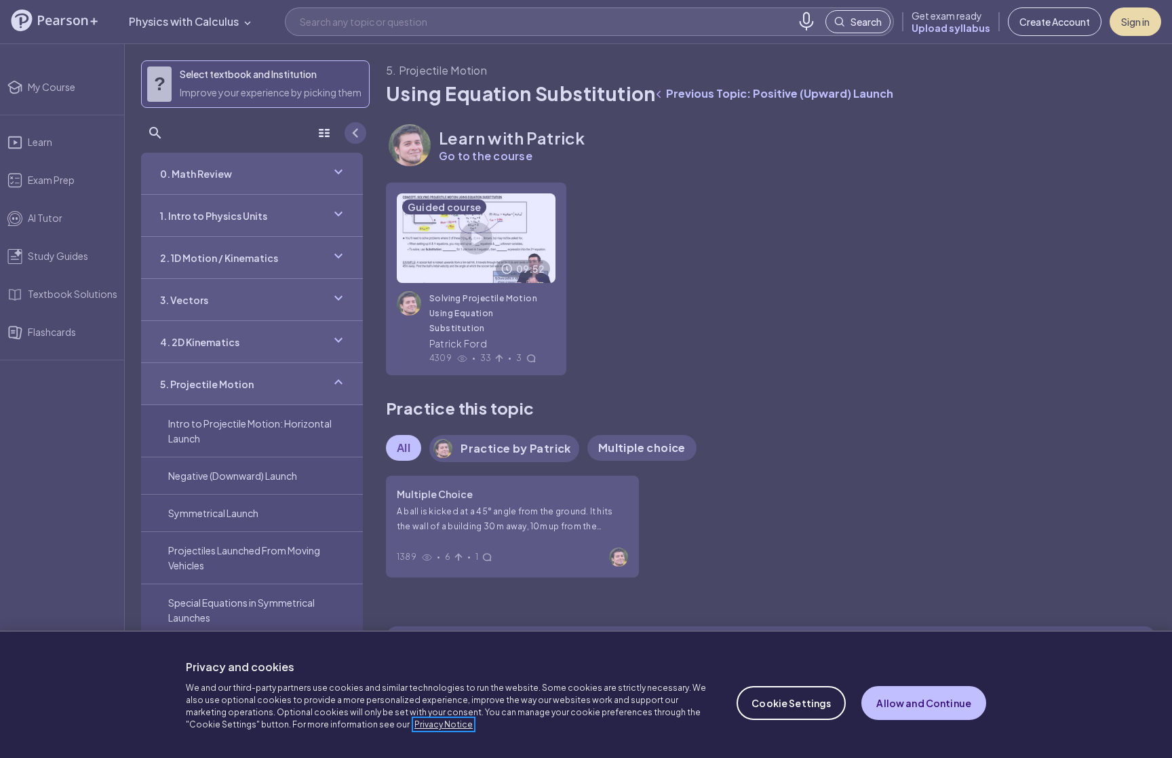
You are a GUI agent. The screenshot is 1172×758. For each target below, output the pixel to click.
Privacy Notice (443, 724)
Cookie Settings (791, 703)
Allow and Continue (923, 703)
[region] (586, 694)
